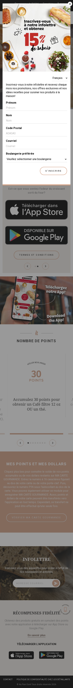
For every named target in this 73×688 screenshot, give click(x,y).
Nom (9, 115)
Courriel (11, 140)
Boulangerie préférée (20, 153)
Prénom (11, 102)
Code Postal (14, 128)
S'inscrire (53, 171)
